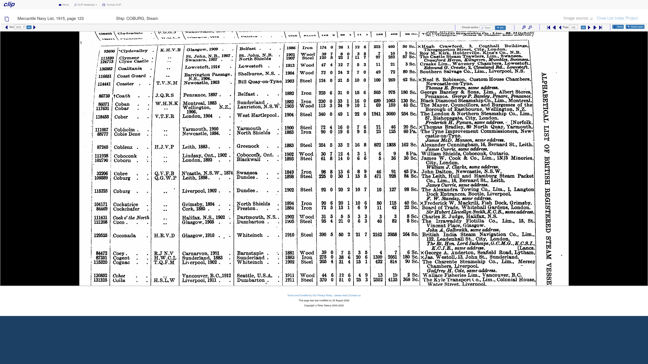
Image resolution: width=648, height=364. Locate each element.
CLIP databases (87, 4)
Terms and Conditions (299, 295)
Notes (620, 26)
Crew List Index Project (617, 18)
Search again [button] (637, 26)
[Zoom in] (523, 27)
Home (65, 4)
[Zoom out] (529, 27)
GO (29, 27)
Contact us (355, 295)
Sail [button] (502, 27)
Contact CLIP (113, 4)
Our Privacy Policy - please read (330, 295)
